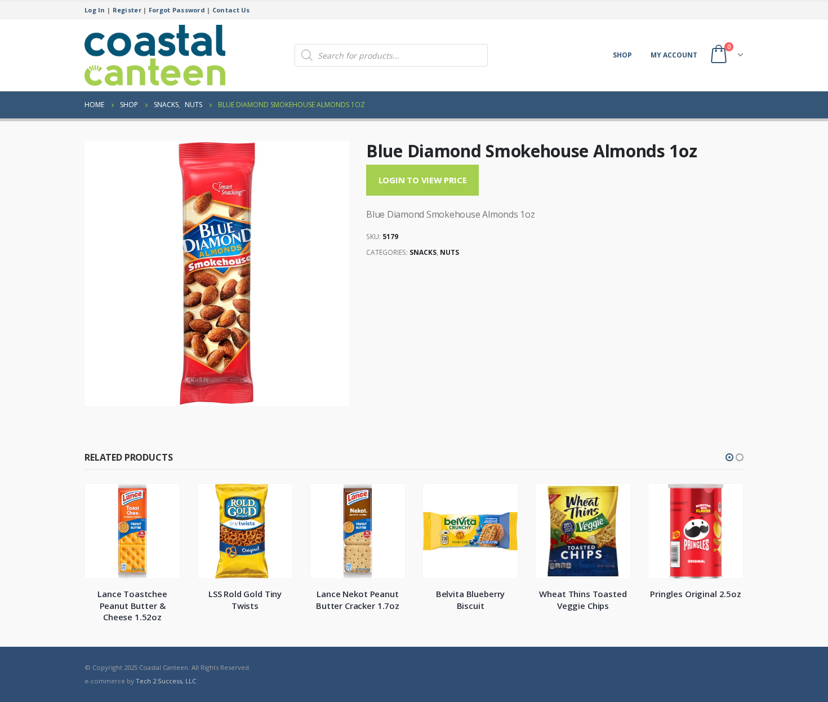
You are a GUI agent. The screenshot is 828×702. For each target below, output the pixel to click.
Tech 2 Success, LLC (166, 681)
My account (674, 55)
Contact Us (231, 10)
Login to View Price (423, 180)
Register (127, 10)
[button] (729, 457)
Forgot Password (177, 10)
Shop (622, 55)
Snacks (423, 252)
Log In (94, 10)
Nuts (449, 252)
